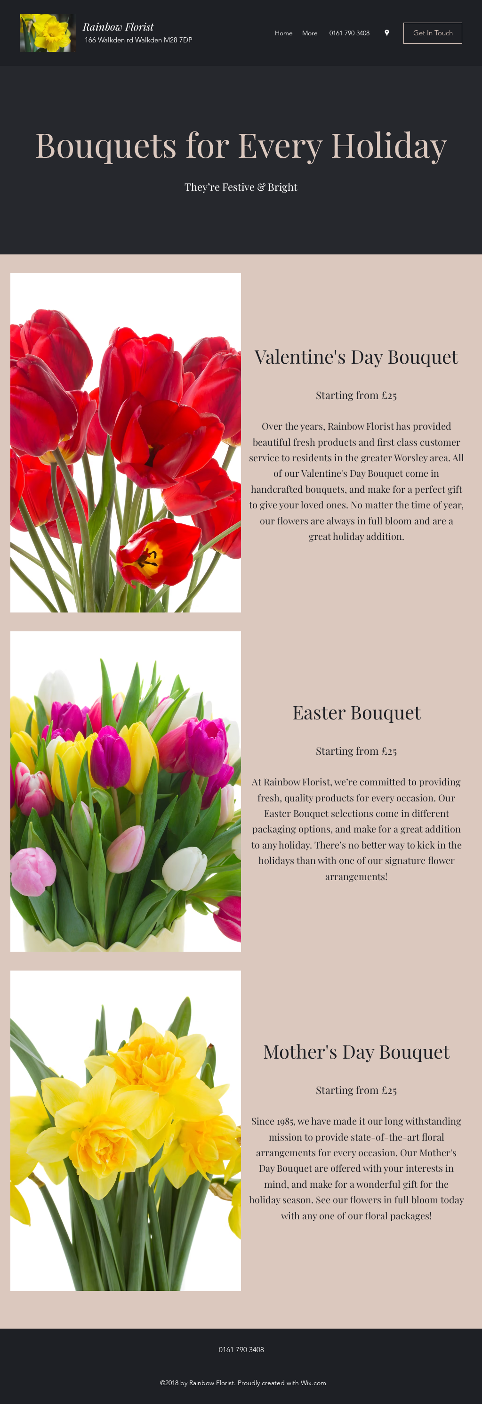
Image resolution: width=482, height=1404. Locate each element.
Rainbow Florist (119, 26)
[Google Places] (387, 33)
